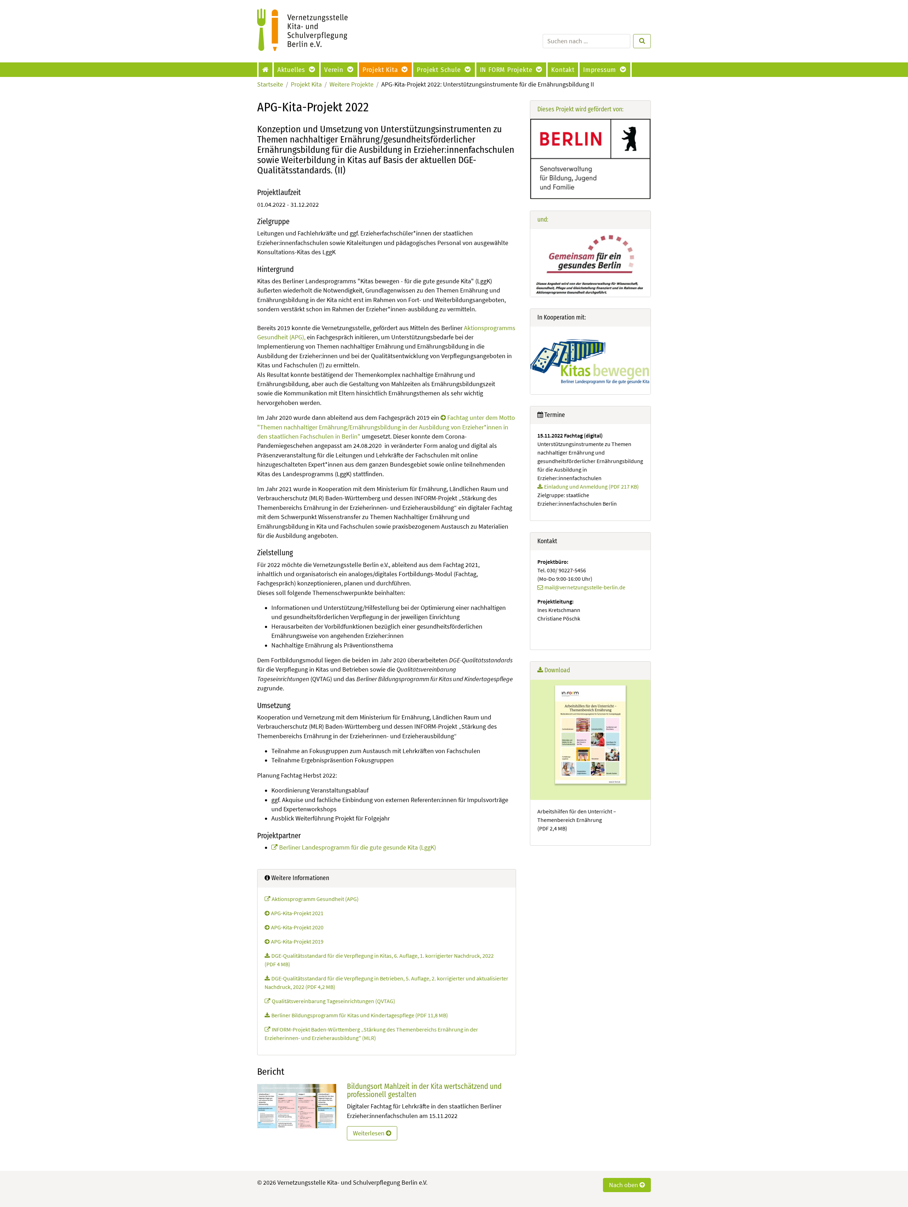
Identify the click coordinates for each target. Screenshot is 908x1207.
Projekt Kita (306, 84)
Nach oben (624, 1185)
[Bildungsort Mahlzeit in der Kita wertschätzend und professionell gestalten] (296, 1105)
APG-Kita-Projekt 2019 (297, 941)
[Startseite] (266, 69)
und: (542, 219)
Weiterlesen (369, 1133)
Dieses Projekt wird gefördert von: (580, 109)
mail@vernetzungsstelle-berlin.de (584, 587)
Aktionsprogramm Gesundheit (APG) (315, 898)
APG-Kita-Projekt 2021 (297, 913)
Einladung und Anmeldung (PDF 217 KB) (591, 486)
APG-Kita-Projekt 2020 (297, 927)
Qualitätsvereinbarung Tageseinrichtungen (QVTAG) (333, 1001)
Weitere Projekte (351, 84)
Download (556, 670)
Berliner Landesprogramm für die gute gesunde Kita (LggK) (357, 847)
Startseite (270, 84)
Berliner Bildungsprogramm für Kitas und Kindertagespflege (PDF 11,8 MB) (359, 1015)
